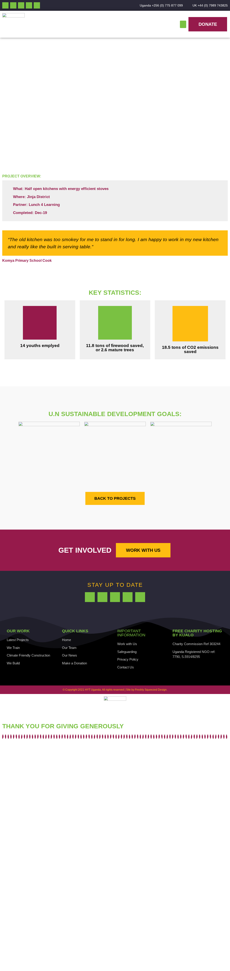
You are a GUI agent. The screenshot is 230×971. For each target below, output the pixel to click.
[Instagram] (29, 5)
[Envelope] (37, 5)
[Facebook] (5, 5)
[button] (183, 24)
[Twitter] (21, 5)
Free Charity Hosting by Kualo (197, 633)
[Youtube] (13, 5)
